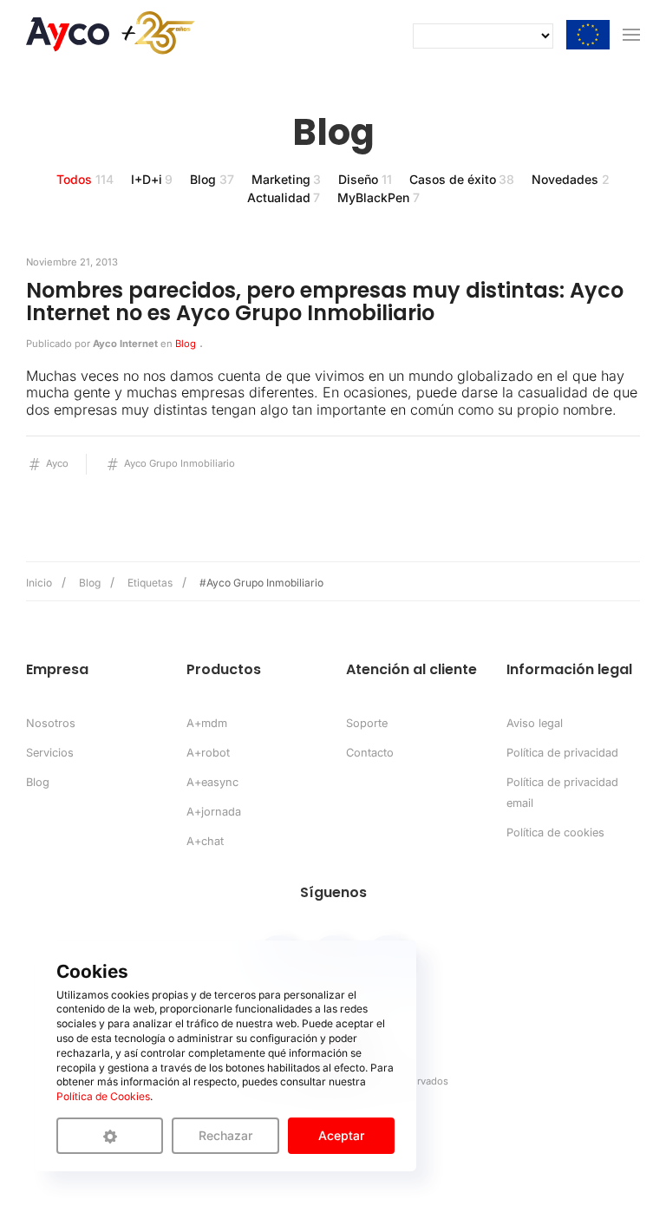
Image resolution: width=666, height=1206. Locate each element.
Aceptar (341, 1135)
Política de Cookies (103, 1096)
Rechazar (225, 1135)
